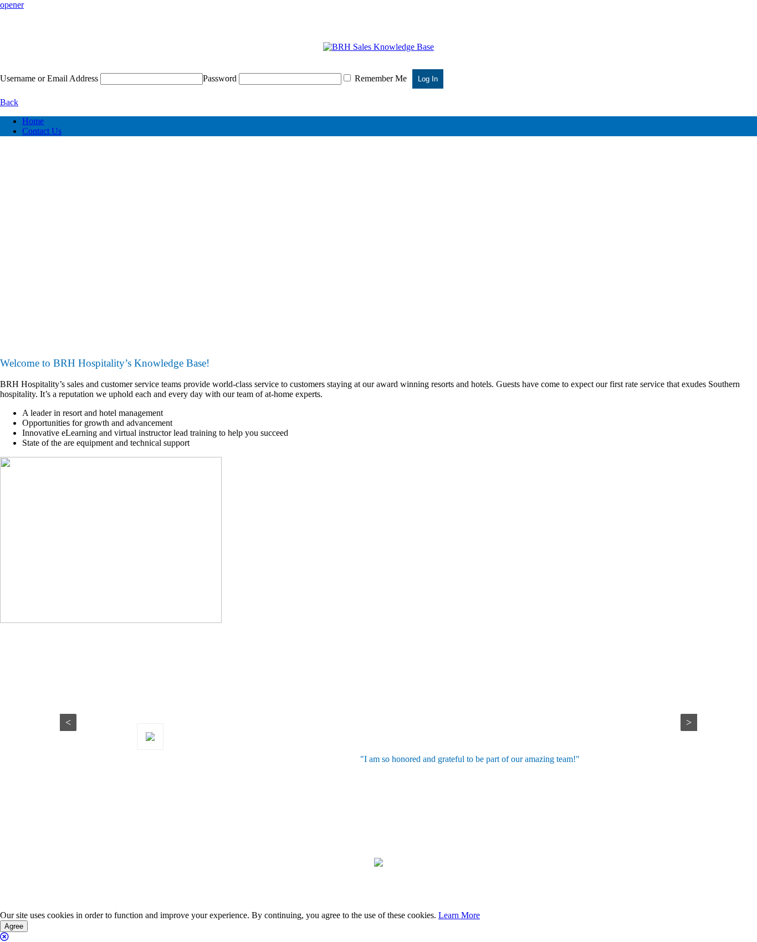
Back (9, 102)
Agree (13, 926)
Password (220, 78)
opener (12, 4)
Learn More (459, 915)
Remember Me (379, 78)
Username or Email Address (49, 78)
